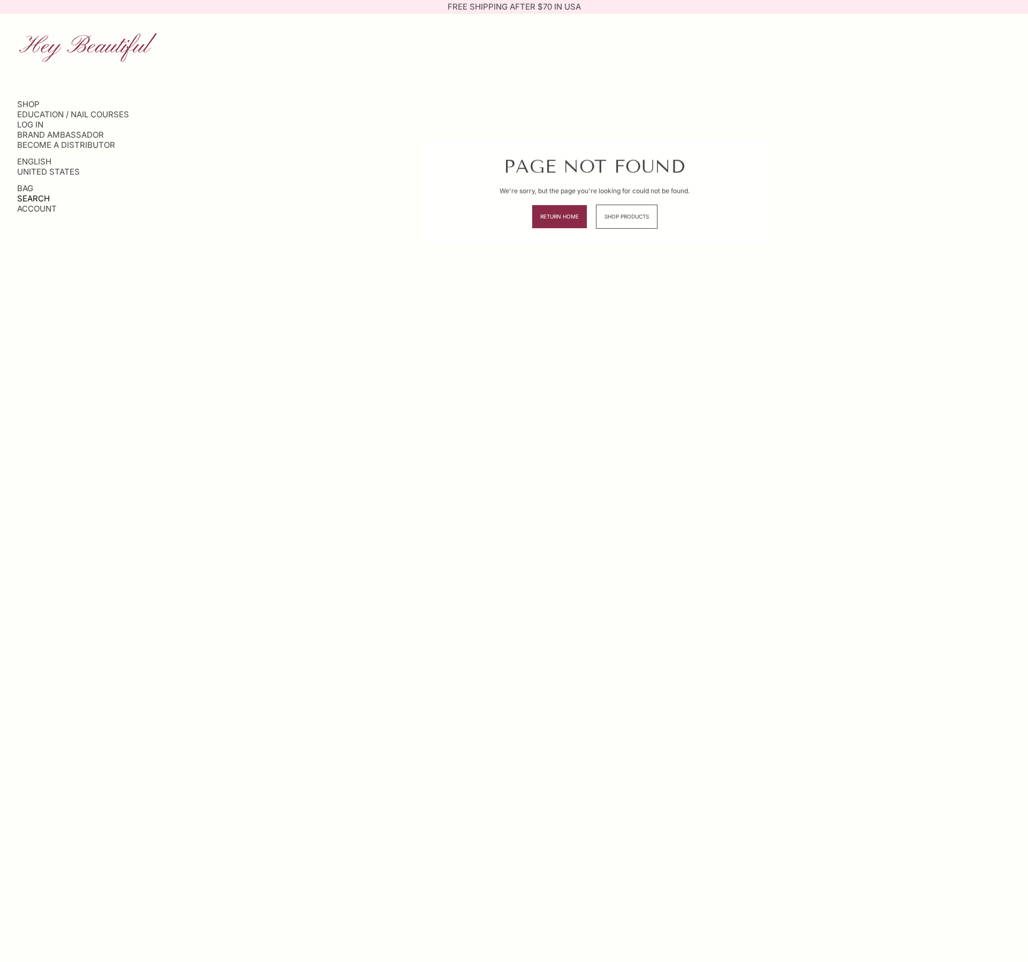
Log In (30, 125)
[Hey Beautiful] (87, 46)
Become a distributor (66, 145)
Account (37, 209)
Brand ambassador (60, 135)
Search (33, 198)
